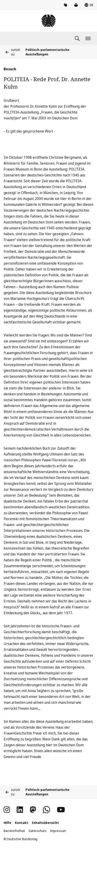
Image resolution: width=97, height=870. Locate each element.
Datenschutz (37, 831)
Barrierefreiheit (14, 831)
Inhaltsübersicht (45, 822)
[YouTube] (61, 809)
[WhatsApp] (46, 809)
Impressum (58, 831)
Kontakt (21, 822)
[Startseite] (48, 20)
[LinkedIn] (20, 809)
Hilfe (7, 822)
